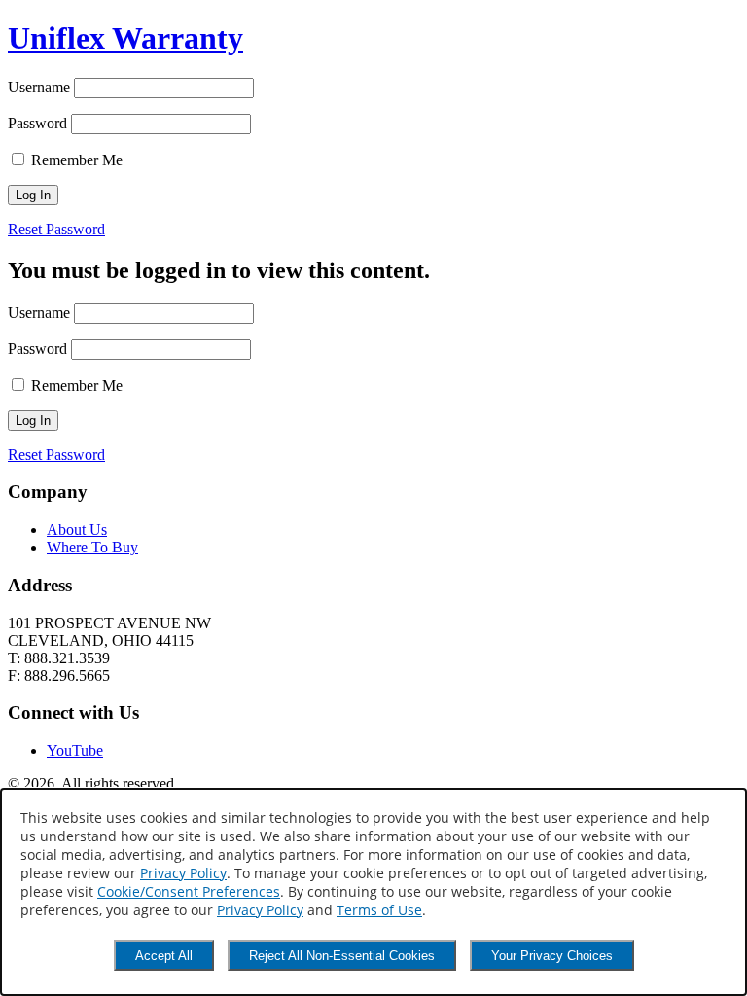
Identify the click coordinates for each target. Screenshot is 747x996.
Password (37, 123)
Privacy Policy (183, 873)
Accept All (164, 955)
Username (39, 87)
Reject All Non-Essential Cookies (342, 955)
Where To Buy (92, 547)
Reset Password (56, 229)
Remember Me (75, 160)
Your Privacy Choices (552, 955)
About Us (77, 529)
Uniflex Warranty (125, 37)
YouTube (75, 750)
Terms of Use (379, 910)
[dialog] (373, 892)
